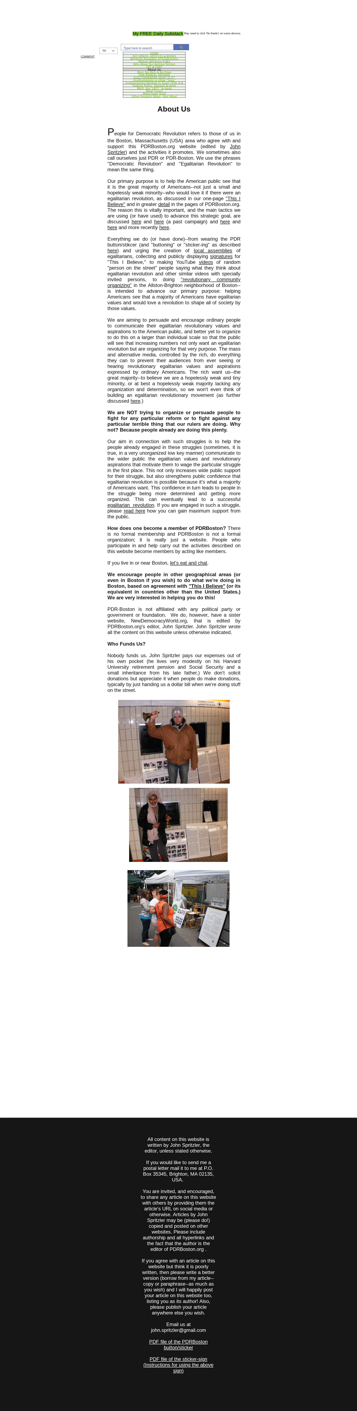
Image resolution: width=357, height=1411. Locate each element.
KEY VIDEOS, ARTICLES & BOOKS (154, 56)
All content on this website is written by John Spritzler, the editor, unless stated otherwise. (178, 1145)
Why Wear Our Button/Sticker (154, 64)
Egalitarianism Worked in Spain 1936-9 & (154, 83)
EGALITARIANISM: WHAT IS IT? (154, 77)
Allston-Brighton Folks (154, 61)
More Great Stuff (154, 93)
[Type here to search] (181, 47)
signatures (221, 256)
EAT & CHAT (154, 66)
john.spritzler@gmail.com (178, 1330)
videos (206, 262)
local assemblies (213, 250)
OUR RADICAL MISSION (154, 75)
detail (164, 204)
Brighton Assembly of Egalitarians (154, 58)
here (136, 221)
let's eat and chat (188, 563)
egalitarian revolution (130, 505)
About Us (154, 69)
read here (134, 511)
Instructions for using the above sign (179, 1367)
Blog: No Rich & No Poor (154, 72)
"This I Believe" (207, 586)
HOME (154, 53)
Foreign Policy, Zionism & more (154, 85)
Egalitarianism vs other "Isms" (154, 80)
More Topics (154, 91)
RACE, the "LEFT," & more (154, 88)
